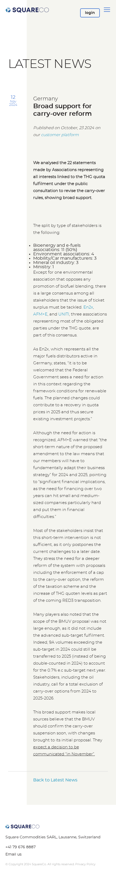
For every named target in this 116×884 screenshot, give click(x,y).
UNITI (63, 314)
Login (90, 14)
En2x (88, 307)
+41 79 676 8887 (20, 847)
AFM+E (40, 314)
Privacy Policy (85, 864)
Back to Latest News (55, 780)
